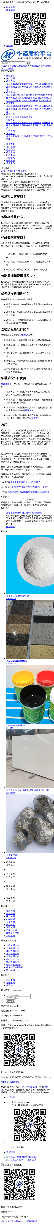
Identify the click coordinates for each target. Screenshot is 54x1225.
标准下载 (10, 103)
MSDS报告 (9, 68)
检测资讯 (19, 117)
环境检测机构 (25, 95)
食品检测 (23, 66)
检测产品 (10, 81)
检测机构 (10, 92)
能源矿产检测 (39, 87)
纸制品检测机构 (13, 100)
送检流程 (28, 136)
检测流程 (33, 418)
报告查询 (10, 131)
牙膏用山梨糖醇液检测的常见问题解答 (24, 513)
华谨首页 (10, 76)
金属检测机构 (19, 98)
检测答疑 (10, 120)
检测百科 (10, 117)
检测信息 (28, 117)
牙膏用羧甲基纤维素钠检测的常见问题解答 (29, 487)
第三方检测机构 (29, 1087)
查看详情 (10, 527)
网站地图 (10, 7)
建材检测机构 (39, 95)
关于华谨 (10, 136)
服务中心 (10, 133)
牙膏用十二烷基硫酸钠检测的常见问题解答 (29, 492)
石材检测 (37, 84)
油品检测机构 (45, 98)
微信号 (9, 46)
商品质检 (5, 66)
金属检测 (40, 66)
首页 (3, 171)
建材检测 (28, 84)
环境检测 (14, 66)
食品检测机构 (12, 95)
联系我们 (10, 10)
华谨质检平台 (7, 384)
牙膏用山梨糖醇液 (18, 482)
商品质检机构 (32, 98)
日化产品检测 (34, 482)
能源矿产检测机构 (29, 100)
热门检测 (10, 78)
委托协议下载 (39, 136)
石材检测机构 (12, 954)
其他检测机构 (45, 100)
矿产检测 (31, 66)
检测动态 (10, 114)
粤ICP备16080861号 (10, 1082)
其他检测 (10, 936)
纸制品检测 (27, 87)
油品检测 (17, 87)
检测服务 (29, 410)
